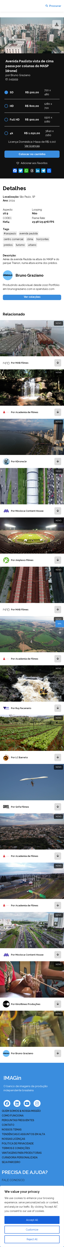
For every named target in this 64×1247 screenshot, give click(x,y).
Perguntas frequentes (18, 1120)
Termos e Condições (16, 1148)
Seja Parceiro (11, 1162)
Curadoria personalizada (20, 1157)
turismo (20, 244)
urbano (32, 244)
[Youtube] (27, 1103)
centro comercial (13, 239)
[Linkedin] (17, 1103)
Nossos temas (12, 1129)
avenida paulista (29, 233)
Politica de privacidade (18, 1143)
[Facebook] (7, 1103)
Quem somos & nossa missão (21, 1110)
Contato (8, 1124)
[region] (32, 1216)
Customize (32, 1229)
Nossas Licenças (13, 1138)
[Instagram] (37, 1103)
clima (30, 239)
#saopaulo (10, 233)
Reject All (32, 1239)
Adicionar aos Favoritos (34, 163)
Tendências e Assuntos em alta (23, 1134)
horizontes (42, 239)
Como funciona (12, 1115)
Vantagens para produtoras (22, 1152)
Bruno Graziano (20, 75)
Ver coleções (32, 296)
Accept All (32, 1220)
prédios (8, 244)
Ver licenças (32, 146)
